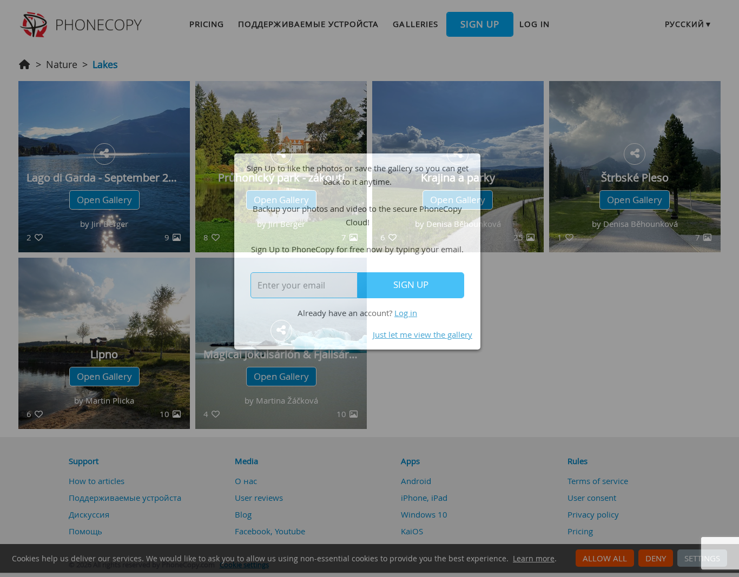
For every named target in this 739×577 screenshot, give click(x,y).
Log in (405, 312)
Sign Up (410, 285)
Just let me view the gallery (422, 334)
